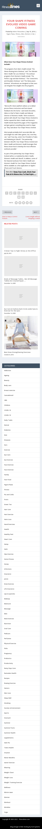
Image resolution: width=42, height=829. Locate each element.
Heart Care (8, 539)
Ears (5, 445)
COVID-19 (7, 410)
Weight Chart (9, 772)
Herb (6, 549)
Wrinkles (7, 807)
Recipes (6, 678)
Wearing (7, 767)
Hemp (6, 544)
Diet (5, 435)
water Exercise (9, 763)
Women (27, 34)
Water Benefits (9, 758)
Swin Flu (7, 743)
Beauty (6, 380)
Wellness (7, 787)
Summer (7, 723)
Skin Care (7, 693)
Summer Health (9, 733)
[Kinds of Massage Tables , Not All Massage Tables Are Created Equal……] (21, 266)
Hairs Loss (7, 519)
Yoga (6, 812)
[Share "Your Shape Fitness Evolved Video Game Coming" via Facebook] (7, 193)
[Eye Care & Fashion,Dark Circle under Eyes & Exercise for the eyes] (21, 296)
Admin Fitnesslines (19, 31)
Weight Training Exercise (13, 782)
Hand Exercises (9, 524)
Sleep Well (7, 698)
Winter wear (8, 792)
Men (22, 34)
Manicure (7, 604)
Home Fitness (9, 559)
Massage (7, 609)
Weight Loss (8, 777)
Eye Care (7, 455)
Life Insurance (9, 589)
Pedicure (7, 634)
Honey (6, 564)
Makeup (7, 599)
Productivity (8, 663)
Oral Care (7, 628)
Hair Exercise (8, 514)
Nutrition (7, 624)
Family (6, 475)
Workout (7, 802)
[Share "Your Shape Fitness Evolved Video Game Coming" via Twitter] (11, 193)
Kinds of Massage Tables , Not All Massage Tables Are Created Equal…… (20, 280)
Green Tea (8, 504)
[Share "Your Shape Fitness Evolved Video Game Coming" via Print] (23, 197)
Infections (7, 569)
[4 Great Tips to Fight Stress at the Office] (21, 238)
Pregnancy (8, 653)
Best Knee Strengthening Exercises (17, 352)
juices (6, 579)
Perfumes (7, 638)
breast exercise (9, 390)
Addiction (7, 370)
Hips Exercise (8, 554)
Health (6, 529)
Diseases (7, 440)
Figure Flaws (11, 34)
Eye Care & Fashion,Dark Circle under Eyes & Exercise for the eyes (21, 310)
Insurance (7, 574)
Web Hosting (24, 827)
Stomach (7, 718)
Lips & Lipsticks (9, 594)
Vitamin (7, 753)
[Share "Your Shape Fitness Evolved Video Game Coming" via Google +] (15, 193)
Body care (7, 385)
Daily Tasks (8, 420)
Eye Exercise (8, 460)
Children (7, 405)
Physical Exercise (10, 643)
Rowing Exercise (9, 683)
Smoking (7, 703)
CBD (5, 400)
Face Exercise (8, 465)
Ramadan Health (10, 673)
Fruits (6, 499)
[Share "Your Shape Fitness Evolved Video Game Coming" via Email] (19, 197)
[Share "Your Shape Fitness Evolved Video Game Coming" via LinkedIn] (27, 193)
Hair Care (7, 509)
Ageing (6, 375)
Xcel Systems (35, 827)
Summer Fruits (9, 728)
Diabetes (7, 430)
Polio (6, 648)
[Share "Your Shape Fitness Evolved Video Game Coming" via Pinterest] (23, 193)
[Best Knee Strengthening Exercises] (21, 332)
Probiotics (7, 658)
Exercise (7, 450)
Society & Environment (12, 708)
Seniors (6, 688)
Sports (6, 713)
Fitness (18, 34)
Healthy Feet (8, 534)
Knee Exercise (9, 584)
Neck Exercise (9, 619)
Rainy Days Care (10, 668)
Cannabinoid (8, 395)
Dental (6, 425)
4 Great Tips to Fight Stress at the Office (20, 251)
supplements (8, 738)
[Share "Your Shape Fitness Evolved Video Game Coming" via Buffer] (31, 193)
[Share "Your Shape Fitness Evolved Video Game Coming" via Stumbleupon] (35, 193)
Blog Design (14, 827)
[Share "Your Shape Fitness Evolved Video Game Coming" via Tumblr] (19, 193)
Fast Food (7, 480)
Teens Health (9, 748)
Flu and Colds (9, 495)
